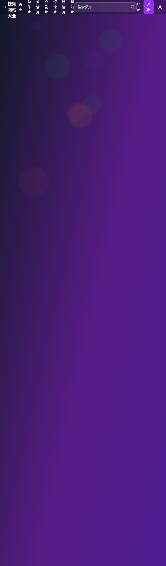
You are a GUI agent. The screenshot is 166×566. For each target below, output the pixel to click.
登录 (138, 7)
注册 (148, 7)
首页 (20, 7)
